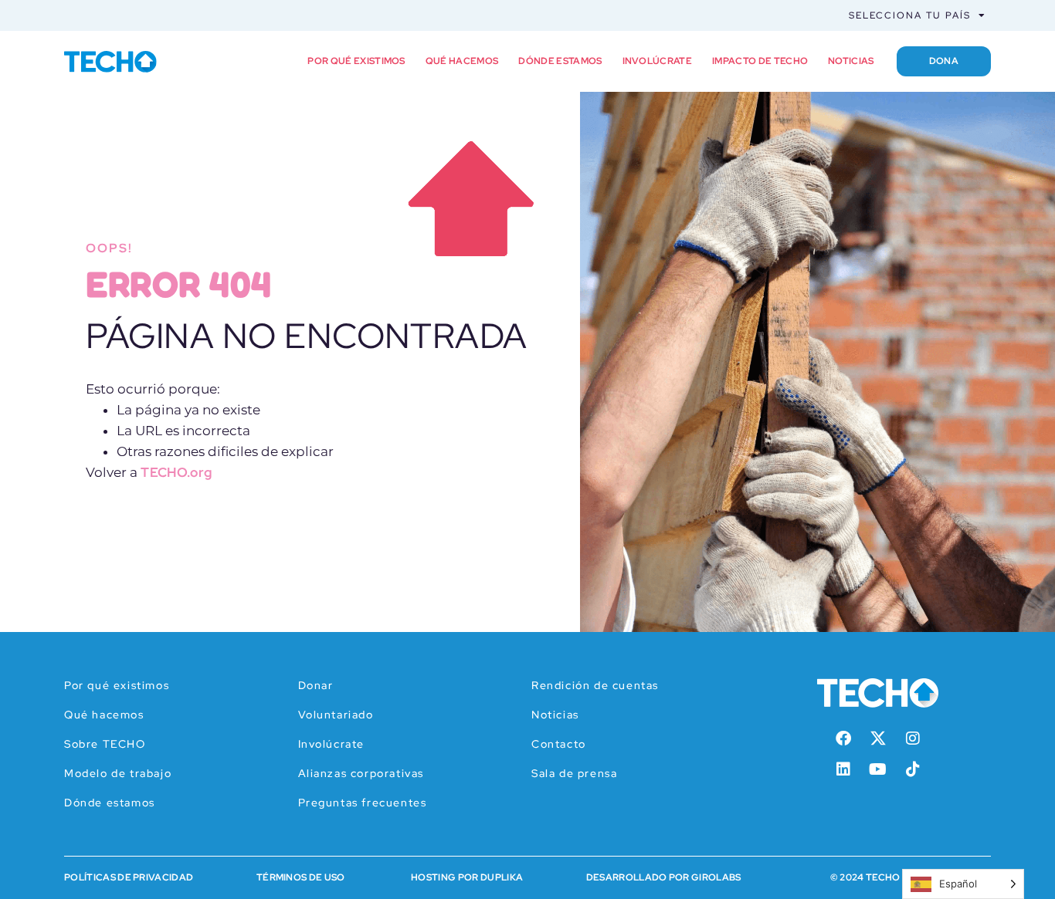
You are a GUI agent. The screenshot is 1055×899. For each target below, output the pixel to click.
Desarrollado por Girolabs (663, 877)
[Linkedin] (843, 769)
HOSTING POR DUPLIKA (467, 877)
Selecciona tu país (910, 15)
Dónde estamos (560, 61)
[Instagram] (912, 738)
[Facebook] (843, 738)
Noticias (851, 61)
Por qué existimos (356, 61)
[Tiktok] (912, 769)
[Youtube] (878, 769)
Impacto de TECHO (760, 61)
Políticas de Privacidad (128, 877)
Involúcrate (657, 61)
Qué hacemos (462, 61)
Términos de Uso (300, 877)
